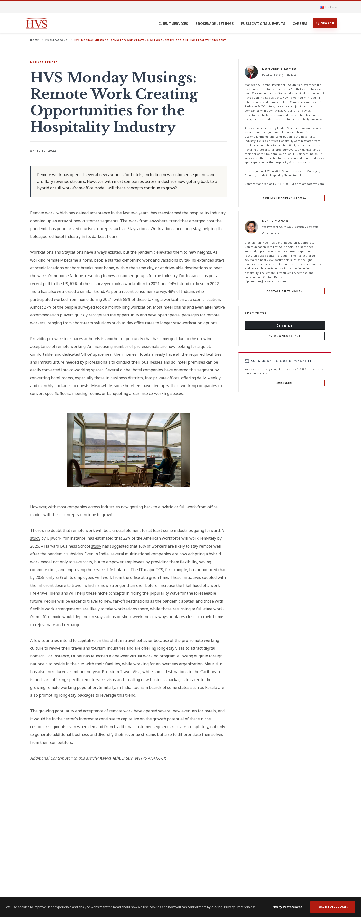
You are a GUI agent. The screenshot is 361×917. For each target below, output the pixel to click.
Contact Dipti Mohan (284, 291)
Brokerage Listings (214, 23)
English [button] (330, 7)
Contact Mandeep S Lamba (284, 198)
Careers (300, 23)
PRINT (287, 325)
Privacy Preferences (286, 907)
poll (46, 283)
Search (327, 23)
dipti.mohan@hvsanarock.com (265, 281)
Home (34, 40)
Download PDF (287, 336)
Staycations (137, 228)
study (35, 538)
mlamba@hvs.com (311, 184)
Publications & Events (263, 23)
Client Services (173, 23)
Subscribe (284, 382)
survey (160, 291)
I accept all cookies (332, 906)
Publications (56, 40)
